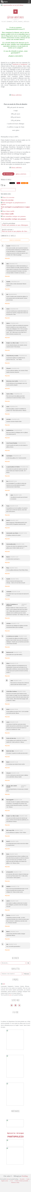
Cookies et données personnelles (21, 1180)
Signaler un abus (4, 1180)
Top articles (22, 1179)
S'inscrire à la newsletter (8, 189)
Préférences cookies (15, 1182)
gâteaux (15, 21)
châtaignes (26, 21)
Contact (27, 1179)
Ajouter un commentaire (15, 240)
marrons (20, 21)
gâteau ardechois (21, 174)
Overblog (25, 1176)
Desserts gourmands (7, 21)
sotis (10, 995)
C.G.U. (11, 1180)
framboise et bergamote (19, 64)
